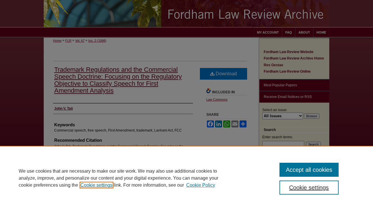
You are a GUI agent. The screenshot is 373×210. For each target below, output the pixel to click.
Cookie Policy (200, 185)
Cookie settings (96, 185)
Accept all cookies (309, 170)
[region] (186, 178)
